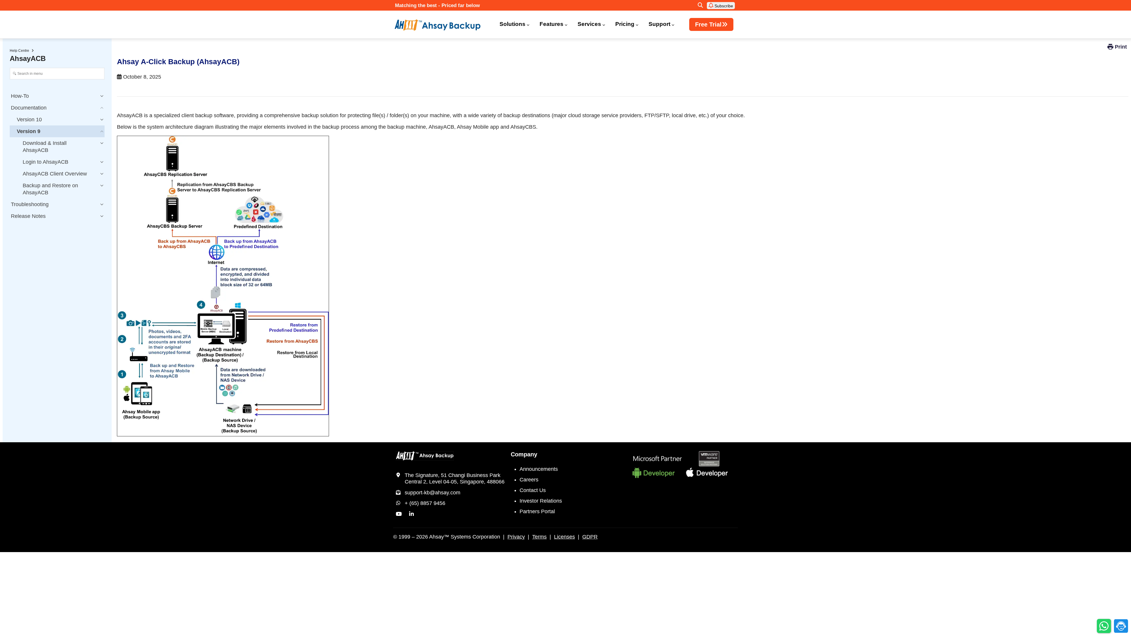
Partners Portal (537, 511)
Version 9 (28, 131)
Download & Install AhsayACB (45, 146)
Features (551, 24)
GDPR (590, 537)
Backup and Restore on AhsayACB (50, 189)
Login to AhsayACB (45, 162)
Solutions (512, 24)
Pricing (624, 24)
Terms (539, 537)
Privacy (516, 537)
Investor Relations (541, 501)
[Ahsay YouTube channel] (399, 514)
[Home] (441, 25)
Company (524, 454)
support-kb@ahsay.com (432, 493)
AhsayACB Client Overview (55, 174)
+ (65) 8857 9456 (425, 503)
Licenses (564, 537)
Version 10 (29, 119)
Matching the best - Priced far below (437, 5)
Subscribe (723, 6)
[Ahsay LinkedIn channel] (411, 514)
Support (659, 24)
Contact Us (533, 490)
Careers (529, 480)
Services (589, 24)
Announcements (539, 469)
